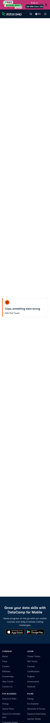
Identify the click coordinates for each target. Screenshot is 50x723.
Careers (6, 666)
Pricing (5, 704)
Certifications (33, 671)
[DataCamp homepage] (12, 14)
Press (4, 661)
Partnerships (8, 676)
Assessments (33, 681)
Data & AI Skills (9, 699)
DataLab (31, 686)
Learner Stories (34, 719)
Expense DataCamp (36, 714)
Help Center (7, 681)
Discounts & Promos (36, 709)
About (5, 656)
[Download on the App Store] (15, 632)
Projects (31, 676)
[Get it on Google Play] (35, 632)
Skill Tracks (32, 661)
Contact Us (7, 686)
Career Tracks (33, 656)
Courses (31, 666)
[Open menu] (45, 14)
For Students (33, 704)
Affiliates (6, 671)
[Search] (31, 14)
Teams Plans (8, 709)
